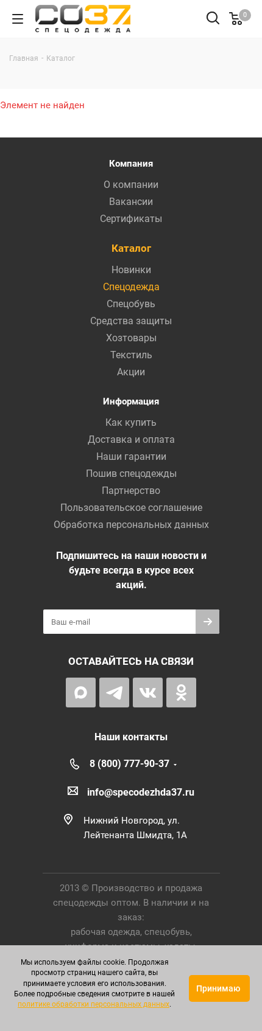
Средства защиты (131, 321)
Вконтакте (148, 692)
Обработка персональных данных (131, 524)
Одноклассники (181, 692)
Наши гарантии (131, 456)
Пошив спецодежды (131, 473)
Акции (131, 372)
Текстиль (131, 355)
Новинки (131, 270)
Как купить (131, 422)
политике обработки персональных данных (93, 1004)
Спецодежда (131, 287)
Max (81, 692)
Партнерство (131, 490)
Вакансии (131, 201)
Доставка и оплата (131, 439)
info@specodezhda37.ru (140, 792)
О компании (131, 184)
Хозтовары (131, 338)
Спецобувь (131, 304)
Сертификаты (131, 218)
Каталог (131, 248)
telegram (114, 692)
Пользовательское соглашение (131, 507)
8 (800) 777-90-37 (129, 763)
